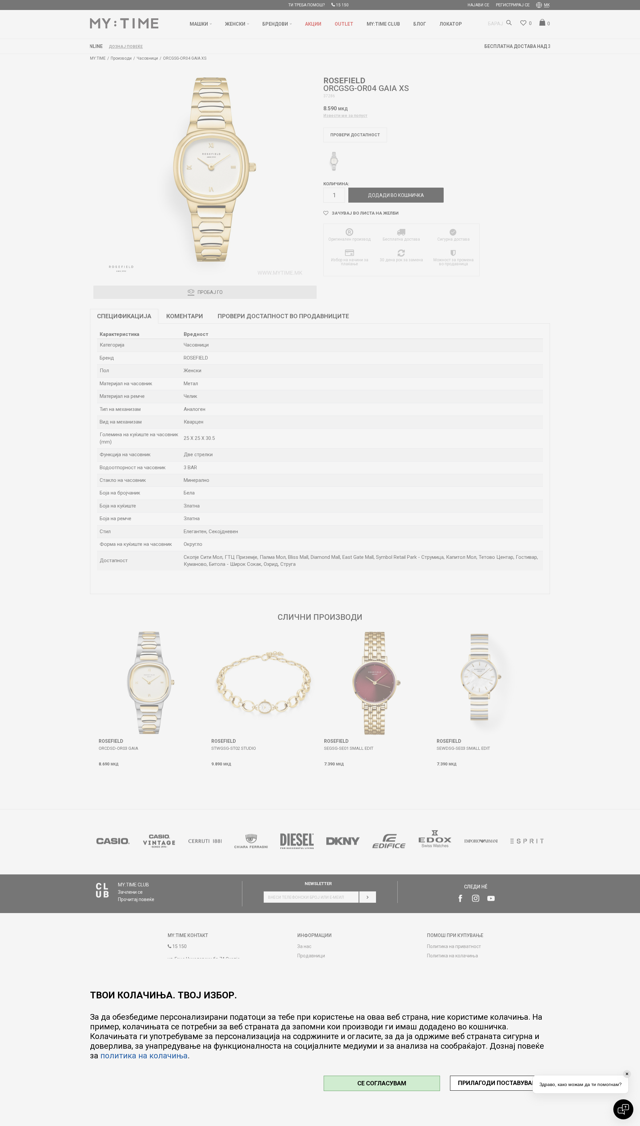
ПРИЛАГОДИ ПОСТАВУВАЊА (500, 1082)
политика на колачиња (144, 1055)
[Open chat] (623, 1109)
